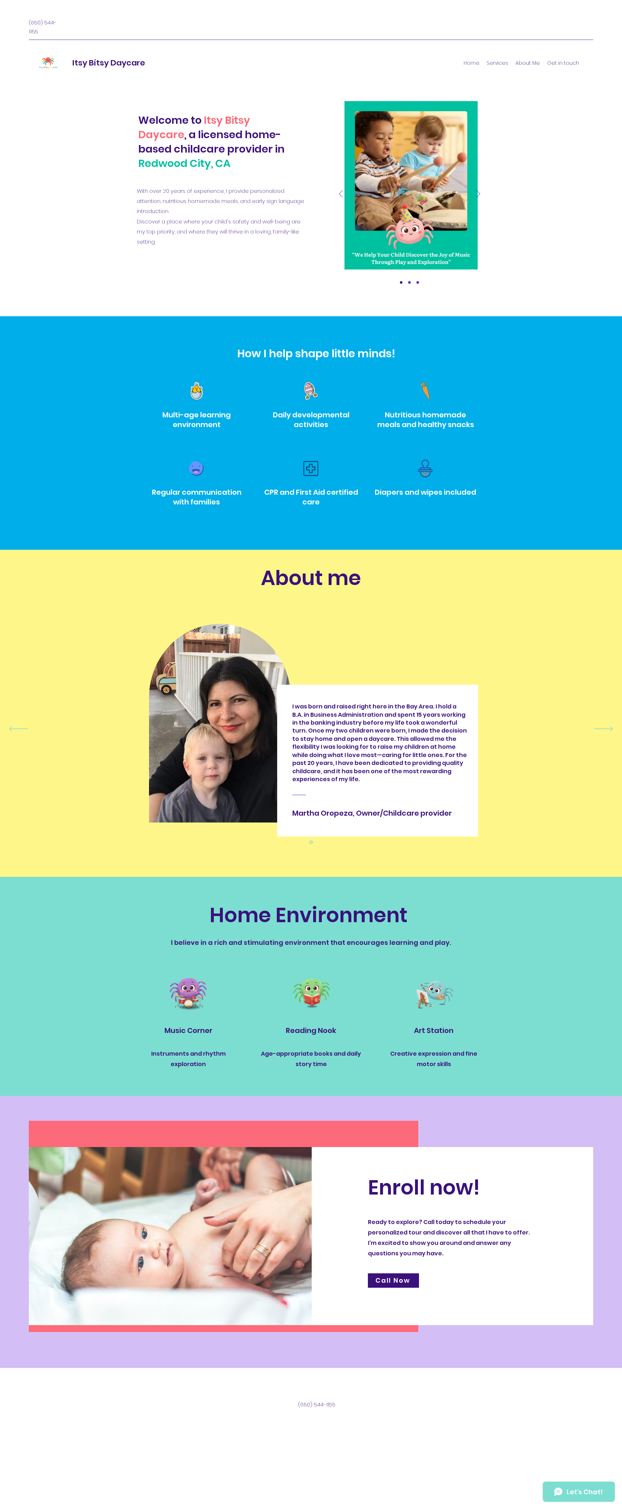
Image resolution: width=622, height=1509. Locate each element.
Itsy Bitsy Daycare (108, 62)
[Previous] (341, 194)
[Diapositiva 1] (401, 282)
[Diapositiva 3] (417, 282)
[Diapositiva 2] (409, 282)
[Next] (478, 194)
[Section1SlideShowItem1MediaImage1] (311, 842)
